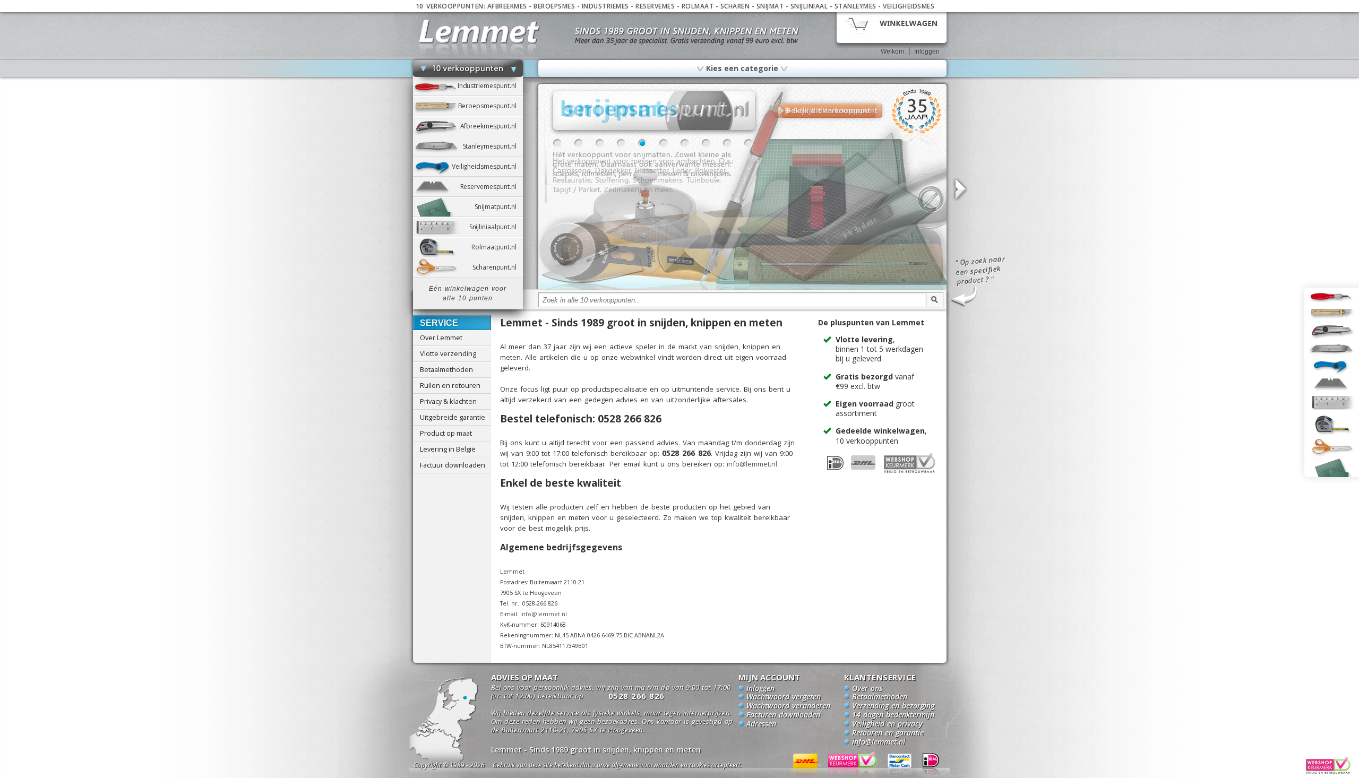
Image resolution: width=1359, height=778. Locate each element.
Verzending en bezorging (893, 706)
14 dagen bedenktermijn (893, 715)
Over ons (867, 689)
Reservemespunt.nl (491, 186)
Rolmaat (698, 6)
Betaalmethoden (446, 369)
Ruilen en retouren (450, 385)
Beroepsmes (554, 6)
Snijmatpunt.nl (498, 206)
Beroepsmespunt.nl (490, 105)
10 (748, 143)
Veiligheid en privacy (887, 724)
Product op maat (446, 433)
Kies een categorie (742, 68)
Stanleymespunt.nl (493, 146)
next (960, 189)
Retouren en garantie (888, 733)
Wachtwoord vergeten (783, 697)
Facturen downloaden (783, 715)
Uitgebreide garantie (452, 417)
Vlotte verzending (448, 353)
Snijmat (770, 6)
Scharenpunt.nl (497, 267)
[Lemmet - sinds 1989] (479, 32)
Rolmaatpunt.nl (496, 247)
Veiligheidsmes (908, 6)
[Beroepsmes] (742, 287)
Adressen (761, 724)
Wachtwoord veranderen (788, 706)
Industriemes (605, 6)
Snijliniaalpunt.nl (496, 226)
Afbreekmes (507, 6)
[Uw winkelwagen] (892, 27)
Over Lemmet (441, 337)
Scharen (735, 6)
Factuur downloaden (452, 465)
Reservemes (655, 6)
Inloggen (927, 51)
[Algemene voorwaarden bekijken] (636, 766)
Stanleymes (855, 6)
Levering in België (448, 449)
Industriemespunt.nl (490, 85)
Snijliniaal (809, 6)
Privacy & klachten (448, 401)
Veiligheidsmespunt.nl (487, 166)
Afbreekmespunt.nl (491, 126)
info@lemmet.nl (752, 464)
